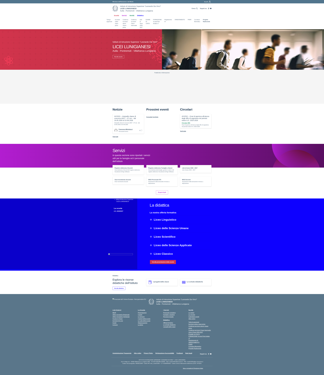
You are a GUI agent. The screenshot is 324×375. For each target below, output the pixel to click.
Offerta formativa (168, 323)
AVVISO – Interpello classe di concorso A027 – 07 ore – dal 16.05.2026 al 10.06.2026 (125, 118)
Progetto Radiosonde (206, 20)
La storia (140, 325)
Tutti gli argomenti (109, 20)
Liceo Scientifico (165, 236)
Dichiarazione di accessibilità (164, 353)
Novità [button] (132, 15)
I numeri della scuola (144, 319)
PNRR (189, 19)
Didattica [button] (140, 15)
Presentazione (142, 312)
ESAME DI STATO (148, 21)
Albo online (191, 319)
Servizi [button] (124, 15)
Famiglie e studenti (169, 314)
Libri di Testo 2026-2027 (141, 23)
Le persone (141, 317)
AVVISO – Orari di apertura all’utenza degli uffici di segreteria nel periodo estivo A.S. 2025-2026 (195, 118)
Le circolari (191, 314)
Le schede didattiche (169, 325)
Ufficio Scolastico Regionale (121, 314)
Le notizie (191, 312)
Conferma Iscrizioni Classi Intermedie (134, 22)
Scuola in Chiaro (118, 319)
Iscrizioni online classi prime (117, 22)
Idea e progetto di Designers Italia (193, 368)
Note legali (188, 353)
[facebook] (208, 8)
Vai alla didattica (119, 288)
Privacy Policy (148, 353)
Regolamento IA (168, 20)
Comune (115, 325)
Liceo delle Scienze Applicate (173, 245)
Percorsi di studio (168, 317)
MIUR (114, 312)
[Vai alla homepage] (115, 8)
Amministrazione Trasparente (122, 353)
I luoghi (140, 314)
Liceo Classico (163, 253)
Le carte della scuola (144, 321)
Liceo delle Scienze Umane (171, 228)
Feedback (180, 353)
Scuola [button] (116, 15)
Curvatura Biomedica (197, 20)
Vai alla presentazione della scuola (163, 262)
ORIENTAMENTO (180, 19)
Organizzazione (142, 323)
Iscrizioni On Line (118, 321)
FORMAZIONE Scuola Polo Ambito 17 (157, 21)
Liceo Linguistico (165, 219)
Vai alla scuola (118, 56)
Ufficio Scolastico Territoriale (121, 317)
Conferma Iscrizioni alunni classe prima (125, 23)
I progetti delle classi (169, 327)
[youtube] (210, 8)
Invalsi (114, 323)
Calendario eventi (193, 317)
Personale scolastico (169, 312)
